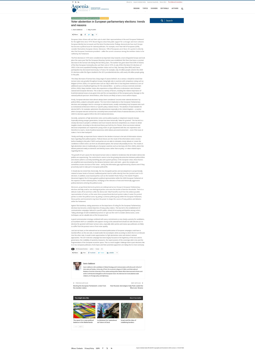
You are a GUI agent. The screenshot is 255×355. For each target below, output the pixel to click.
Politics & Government (79, 18)
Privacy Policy (89, 348)
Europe (97, 249)
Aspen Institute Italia (139, 2)
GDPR (98, 348)
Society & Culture (93, 18)
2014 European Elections (82, 249)
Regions (137, 8)
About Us (129, 2)
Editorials (165, 8)
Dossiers (154, 8)
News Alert (163, 2)
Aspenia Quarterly (152, 2)
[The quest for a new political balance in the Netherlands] (84, 310)
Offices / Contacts (77, 348)
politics (91, 249)
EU (102, 249)
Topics (145, 8)
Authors (175, 8)
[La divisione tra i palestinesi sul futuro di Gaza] (108, 310)
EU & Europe (104, 18)
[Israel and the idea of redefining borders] (132, 310)
